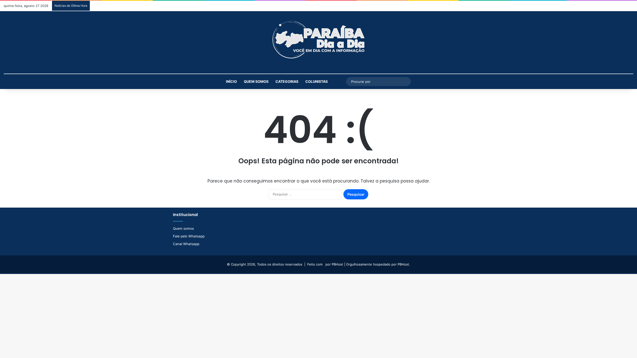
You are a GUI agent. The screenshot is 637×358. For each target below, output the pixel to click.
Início (231, 81)
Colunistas (316, 81)
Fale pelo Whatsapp (189, 236)
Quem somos (256, 81)
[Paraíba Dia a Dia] (318, 39)
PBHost (337, 264)
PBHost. (404, 264)
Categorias (286, 81)
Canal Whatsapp (186, 244)
